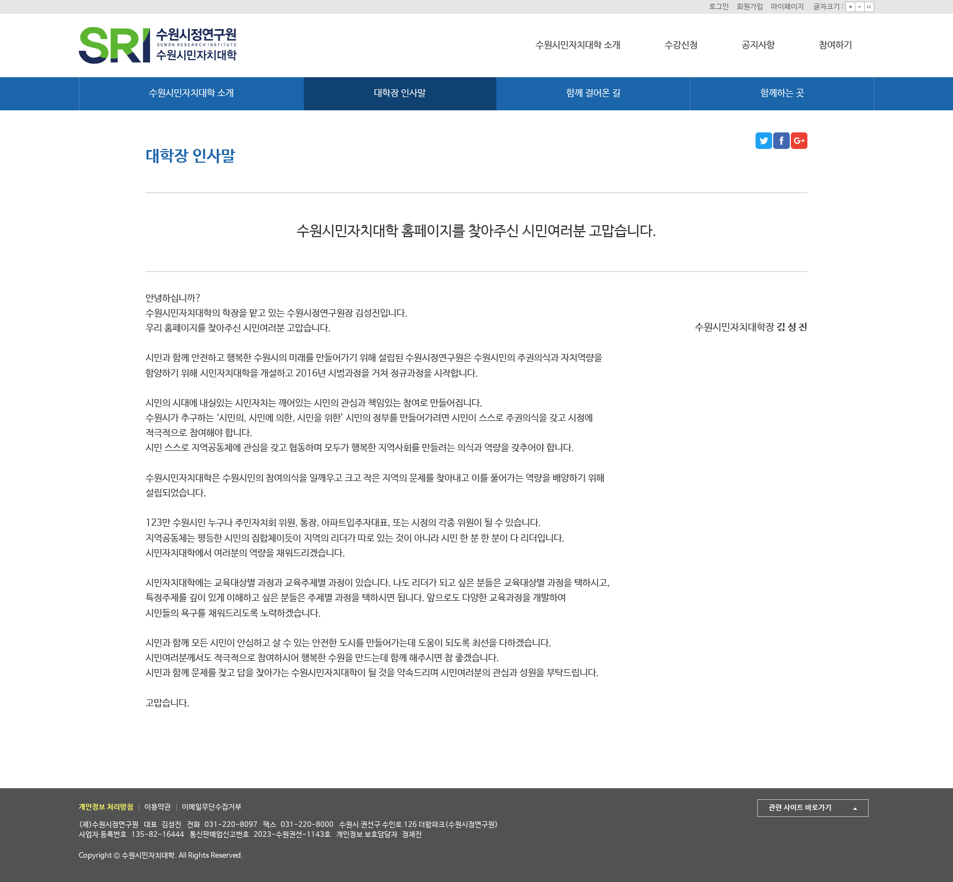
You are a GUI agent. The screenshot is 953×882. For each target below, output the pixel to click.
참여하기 (835, 45)
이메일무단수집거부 (212, 807)
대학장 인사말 (400, 93)
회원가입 (750, 7)
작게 (860, 7)
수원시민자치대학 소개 (578, 45)
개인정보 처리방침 (106, 807)
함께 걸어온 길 (593, 93)
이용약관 (157, 807)
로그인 (719, 7)
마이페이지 (787, 7)
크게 (850, 7)
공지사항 (758, 45)
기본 (869, 7)
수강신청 (681, 45)
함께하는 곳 (782, 93)
